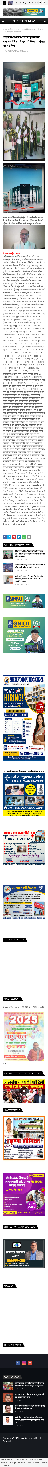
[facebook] (18, 1363)
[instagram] (24, 1363)
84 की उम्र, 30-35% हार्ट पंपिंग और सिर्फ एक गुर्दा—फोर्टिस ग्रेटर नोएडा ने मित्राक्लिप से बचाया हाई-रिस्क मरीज (30, 553)
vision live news (26, 1438)
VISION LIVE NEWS (24, 21)
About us (22, 1447)
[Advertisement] (24, 968)
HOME (15, 1447)
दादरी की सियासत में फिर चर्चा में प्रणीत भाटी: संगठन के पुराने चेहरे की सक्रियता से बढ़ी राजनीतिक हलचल (29, 578)
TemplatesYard (25, 1452)
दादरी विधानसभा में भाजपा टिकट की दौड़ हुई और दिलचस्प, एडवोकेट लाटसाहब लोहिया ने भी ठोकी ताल (29, 1420)
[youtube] (30, 1363)
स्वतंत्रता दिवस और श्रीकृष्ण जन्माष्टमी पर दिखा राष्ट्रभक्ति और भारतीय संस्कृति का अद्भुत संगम (29, 1384)
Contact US (32, 1447)
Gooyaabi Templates (24, 1454)
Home (5, 29)
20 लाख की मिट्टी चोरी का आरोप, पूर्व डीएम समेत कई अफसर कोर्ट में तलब (30, 1395)
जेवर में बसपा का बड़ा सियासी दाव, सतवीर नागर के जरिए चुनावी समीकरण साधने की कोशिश (30, 566)
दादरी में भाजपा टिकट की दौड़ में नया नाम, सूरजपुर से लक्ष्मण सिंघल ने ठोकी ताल (30, 1407)
